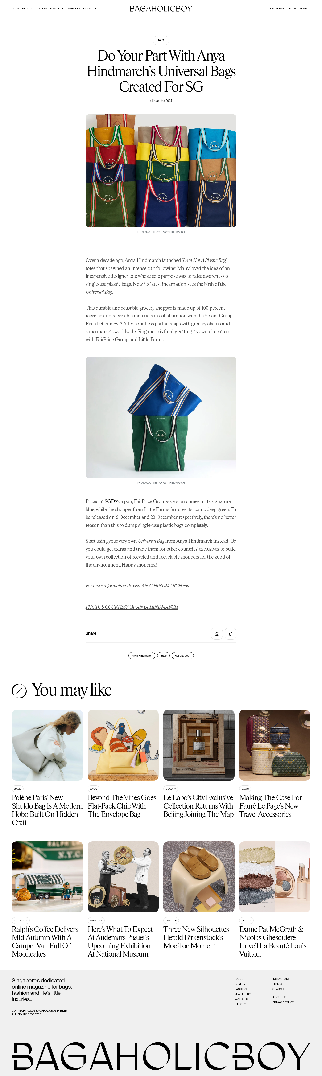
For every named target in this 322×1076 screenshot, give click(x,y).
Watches (74, 8)
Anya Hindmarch (142, 655)
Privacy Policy (283, 1002)
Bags (15, 8)
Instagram (276, 8)
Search (278, 989)
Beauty (27, 8)
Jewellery (57, 8)
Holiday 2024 (183, 655)
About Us (279, 997)
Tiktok (292, 8)
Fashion (41, 8)
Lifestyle (90, 8)
